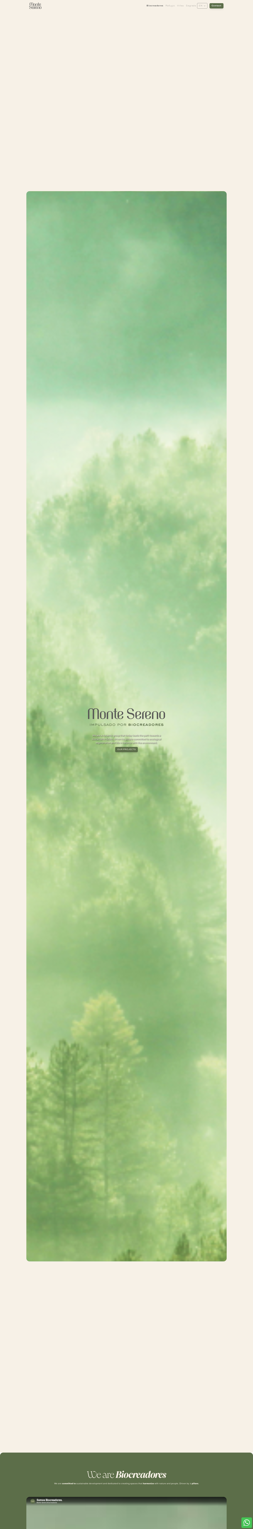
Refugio (170, 6)
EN (201, 6)
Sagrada (191, 6)
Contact (216, 6)
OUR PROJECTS (126, 749)
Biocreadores (155, 6)
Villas (180, 6)
